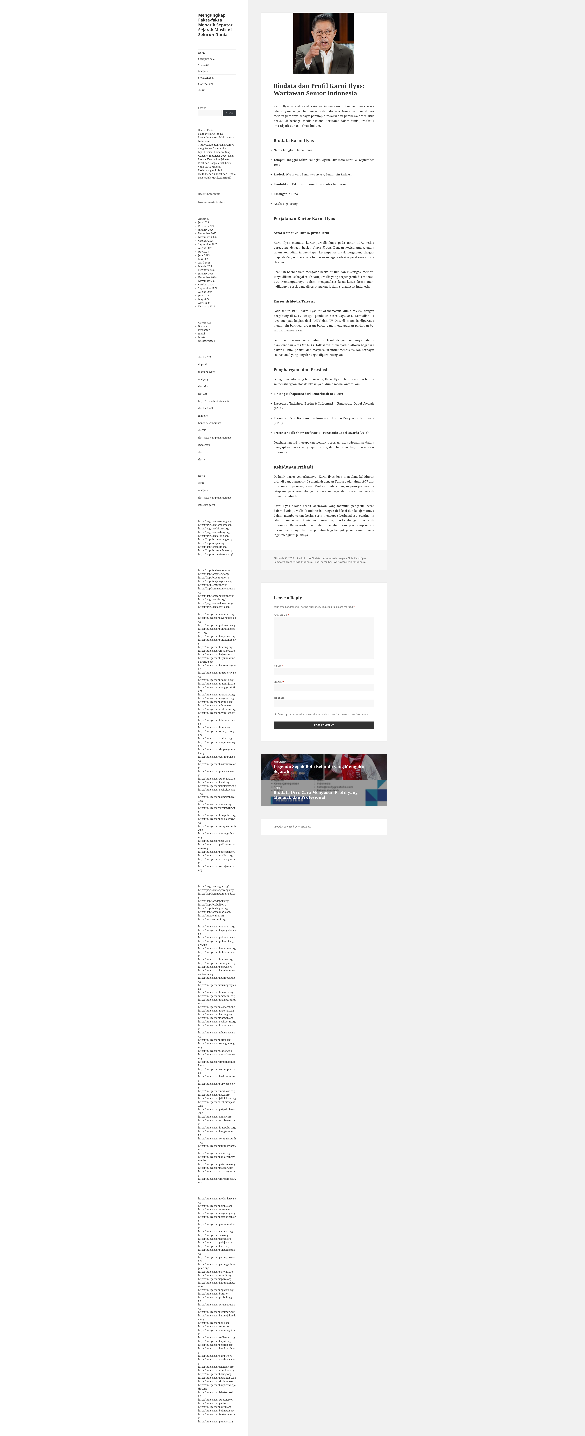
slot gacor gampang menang (214, 437)
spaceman (204, 445)
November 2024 (207, 281)
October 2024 (206, 284)
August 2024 (205, 292)
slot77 (201, 459)
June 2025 (204, 255)
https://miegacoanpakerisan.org (216, 851)
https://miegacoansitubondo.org (216, 1381)
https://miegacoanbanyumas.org (217, 636)
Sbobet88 (203, 65)
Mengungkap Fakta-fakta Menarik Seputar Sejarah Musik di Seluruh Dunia (215, 24)
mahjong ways (206, 371)
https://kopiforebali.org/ (212, 904)
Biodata (202, 326)
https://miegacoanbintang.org (215, 647)
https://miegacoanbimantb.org (216, 680)
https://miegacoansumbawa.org (216, 778)
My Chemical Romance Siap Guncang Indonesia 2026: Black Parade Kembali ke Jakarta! (216, 155)
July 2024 (203, 295)
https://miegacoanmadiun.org (215, 855)
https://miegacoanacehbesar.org (217, 709)
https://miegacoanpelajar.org (215, 1242)
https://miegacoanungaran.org (216, 1290)
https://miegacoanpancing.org (215, 1421)
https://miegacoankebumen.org (216, 1312)
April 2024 (204, 302)
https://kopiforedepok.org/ (213, 901)
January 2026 (206, 229)
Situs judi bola (206, 59)
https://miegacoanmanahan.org (216, 614)
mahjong (203, 379)
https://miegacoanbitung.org (214, 1374)
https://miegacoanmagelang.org (216, 1213)
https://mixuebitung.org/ (212, 585)
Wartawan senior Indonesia (350, 562)
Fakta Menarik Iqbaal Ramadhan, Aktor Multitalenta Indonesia (216, 137)
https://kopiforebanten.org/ (214, 570)
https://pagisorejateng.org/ (213, 536)
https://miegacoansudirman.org (216, 1337)
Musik (201, 337)
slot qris (202, 452)
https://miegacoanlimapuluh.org (217, 815)
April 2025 (204, 262)
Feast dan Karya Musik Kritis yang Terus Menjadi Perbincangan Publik (214, 166)
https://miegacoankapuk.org (214, 1341)
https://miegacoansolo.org (213, 1235)
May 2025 (203, 259)
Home (201, 52)
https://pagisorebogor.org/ (213, 886)
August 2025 (205, 248)
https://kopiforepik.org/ (211, 543)
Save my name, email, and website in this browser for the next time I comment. (323, 714)
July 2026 (203, 222)
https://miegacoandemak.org (215, 804)
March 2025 (205, 266)
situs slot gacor (206, 505)
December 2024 (207, 277)
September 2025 (207, 244)
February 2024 (206, 306)
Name (279, 666)
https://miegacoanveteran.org (215, 1231)
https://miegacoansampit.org (215, 1275)
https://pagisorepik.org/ (211, 599)
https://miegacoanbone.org (213, 1323)
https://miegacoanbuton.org (214, 727)
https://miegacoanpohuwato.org (216, 625)
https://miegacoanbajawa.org (215, 654)
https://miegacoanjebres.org (214, 1238)
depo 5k (202, 364)
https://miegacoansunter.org (214, 1326)
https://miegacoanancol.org (214, 840)
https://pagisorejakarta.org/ (214, 606)
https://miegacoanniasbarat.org (216, 694)
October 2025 (206, 240)
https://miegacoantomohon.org (216, 1370)
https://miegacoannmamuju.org (216, 683)
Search (202, 108)
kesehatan (204, 330)
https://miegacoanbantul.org (214, 1407)
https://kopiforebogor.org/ (213, 908)
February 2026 (206, 226)
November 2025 (207, 237)
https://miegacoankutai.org (214, 782)
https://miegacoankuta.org (213, 1246)
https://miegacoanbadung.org (215, 702)
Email (279, 682)
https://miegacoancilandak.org (216, 1366)
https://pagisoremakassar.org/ (215, 603)
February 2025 (206, 270)
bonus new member (210, 423)
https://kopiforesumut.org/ (213, 577)
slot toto (202, 393)
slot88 (201, 90)
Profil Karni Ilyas (323, 562)
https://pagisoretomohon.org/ (215, 525)
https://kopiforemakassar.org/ (215, 554)
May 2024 (203, 299)
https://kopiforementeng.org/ (215, 539)
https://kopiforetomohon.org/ (215, 550)
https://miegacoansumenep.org (216, 1399)
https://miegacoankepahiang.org (217, 1377)
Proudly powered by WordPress (292, 826)
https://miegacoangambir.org (215, 1355)
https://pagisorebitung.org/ (213, 528)
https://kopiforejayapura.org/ (215, 581)
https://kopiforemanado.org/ (214, 912)
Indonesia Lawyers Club (339, 558)
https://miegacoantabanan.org (215, 705)
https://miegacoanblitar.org (214, 1293)
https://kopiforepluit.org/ (212, 546)
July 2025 (203, 251)
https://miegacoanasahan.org (215, 738)
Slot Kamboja (206, 77)
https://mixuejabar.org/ (211, 915)
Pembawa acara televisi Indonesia (293, 562)
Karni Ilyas (360, 558)
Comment (281, 615)
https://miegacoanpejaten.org (215, 1344)
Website (279, 697)
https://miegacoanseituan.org (215, 1209)
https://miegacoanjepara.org (214, 1279)
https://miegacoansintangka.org (216, 650)
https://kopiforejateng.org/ (213, 574)
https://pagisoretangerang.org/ (216, 890)
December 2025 (207, 233)
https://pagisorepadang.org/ (214, 532)
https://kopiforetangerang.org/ (216, 596)
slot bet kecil (205, 408)
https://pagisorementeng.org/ (215, 521)
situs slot (203, 386)
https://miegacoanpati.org (213, 1403)
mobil (201, 333)
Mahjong (203, 71)
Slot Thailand (206, 84)
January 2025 (206, 273)
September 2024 (207, 288)
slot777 (202, 430)
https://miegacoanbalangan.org (216, 1410)
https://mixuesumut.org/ (212, 919)
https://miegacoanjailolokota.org (217, 786)
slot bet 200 (204, 357)
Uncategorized (206, 341)
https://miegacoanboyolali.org (215, 1271)
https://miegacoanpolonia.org (215, 1206)
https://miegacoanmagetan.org (216, 698)
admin (302, 558)
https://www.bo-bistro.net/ (213, 401)
